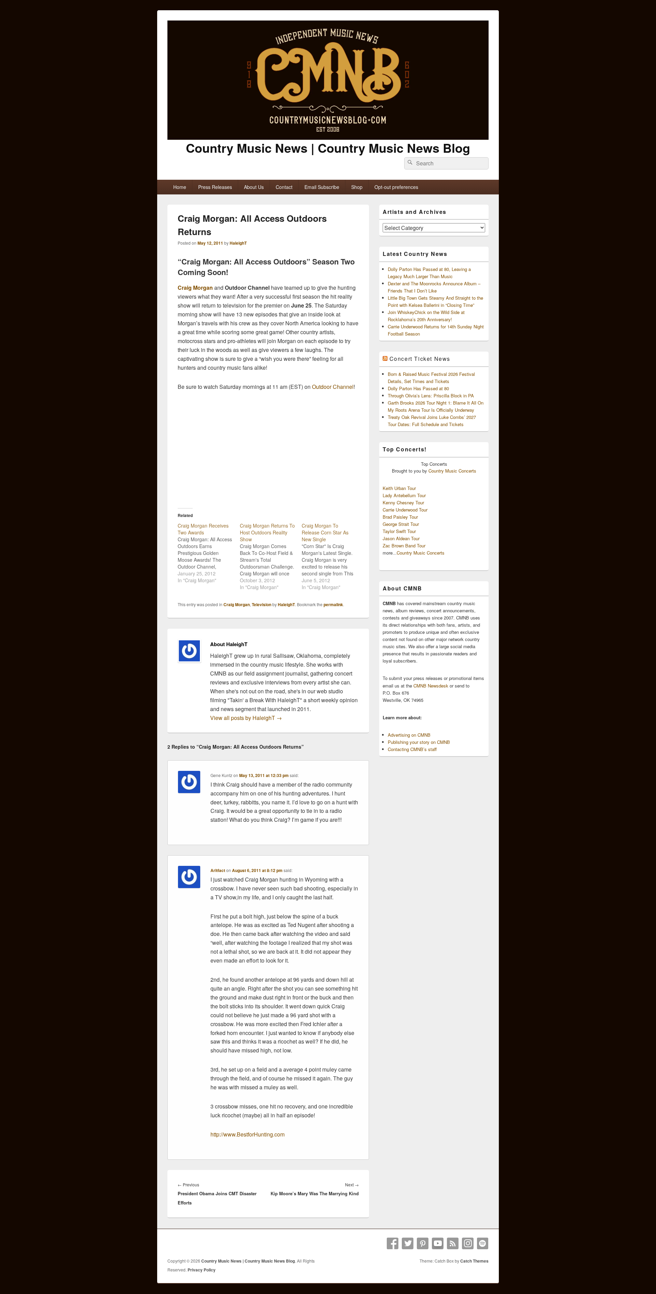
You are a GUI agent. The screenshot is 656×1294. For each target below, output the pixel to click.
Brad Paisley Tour (400, 517)
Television (261, 604)
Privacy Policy (202, 1270)
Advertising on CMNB (409, 735)
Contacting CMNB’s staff (412, 749)
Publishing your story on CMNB (419, 742)
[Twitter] (407, 1243)
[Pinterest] (422, 1243)
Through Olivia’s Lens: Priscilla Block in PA (431, 395)
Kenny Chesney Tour (403, 502)
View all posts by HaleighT (246, 718)
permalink (333, 604)
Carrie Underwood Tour (405, 509)
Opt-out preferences (396, 186)
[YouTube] (437, 1243)
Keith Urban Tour (399, 488)
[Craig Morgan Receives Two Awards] (209, 553)
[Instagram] (468, 1243)
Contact (284, 186)
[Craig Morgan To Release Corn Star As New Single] (333, 556)
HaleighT (238, 243)
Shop (357, 186)
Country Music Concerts (452, 470)
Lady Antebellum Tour (404, 495)
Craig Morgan (195, 287)
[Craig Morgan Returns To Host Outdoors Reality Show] (271, 556)
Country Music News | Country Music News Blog (328, 147)
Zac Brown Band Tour (404, 545)
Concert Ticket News (420, 359)
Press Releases (215, 186)
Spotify (483, 1243)
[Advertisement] (268, 449)
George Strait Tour (401, 524)
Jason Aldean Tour (401, 538)
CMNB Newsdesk (430, 685)
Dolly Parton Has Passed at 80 (418, 388)
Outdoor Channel (333, 387)
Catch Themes (474, 1261)
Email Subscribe (321, 186)
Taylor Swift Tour (399, 531)
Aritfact (217, 870)
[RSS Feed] (453, 1243)
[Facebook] (392, 1243)
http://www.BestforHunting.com (247, 1134)
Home (179, 186)
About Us (254, 186)
